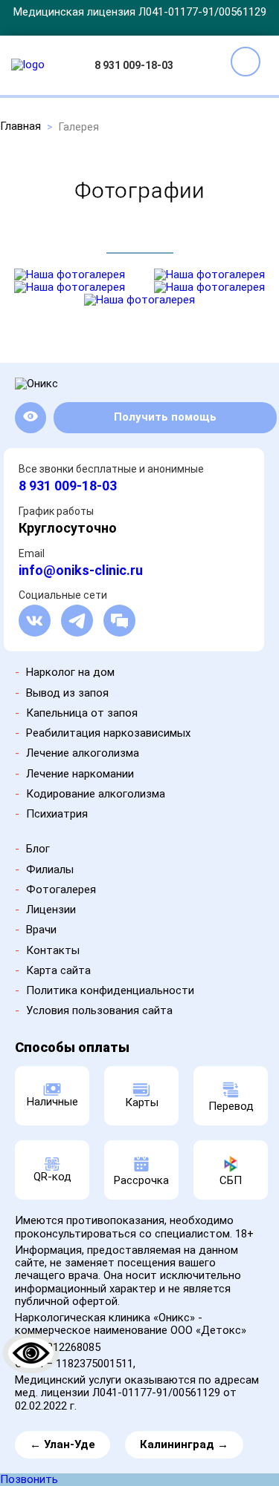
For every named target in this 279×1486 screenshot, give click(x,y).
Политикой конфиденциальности (130, 1435)
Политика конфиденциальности (110, 990)
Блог (38, 848)
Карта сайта (58, 970)
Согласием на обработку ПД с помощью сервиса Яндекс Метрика (141, 1439)
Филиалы (50, 869)
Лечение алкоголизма (82, 753)
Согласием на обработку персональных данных (137, 1422)
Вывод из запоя (67, 693)
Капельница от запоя (82, 713)
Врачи (41, 929)
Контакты (53, 950)
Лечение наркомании (80, 773)
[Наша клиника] (69, 274)
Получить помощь (165, 417)
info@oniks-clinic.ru (81, 570)
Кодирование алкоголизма (95, 793)
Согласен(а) (141, 1467)
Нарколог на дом (70, 672)
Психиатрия (57, 814)
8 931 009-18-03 (133, 65)
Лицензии (51, 909)
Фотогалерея (61, 889)
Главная (20, 126)
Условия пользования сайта (99, 1010)
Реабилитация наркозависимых (108, 733)
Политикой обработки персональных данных (107, 1418)
